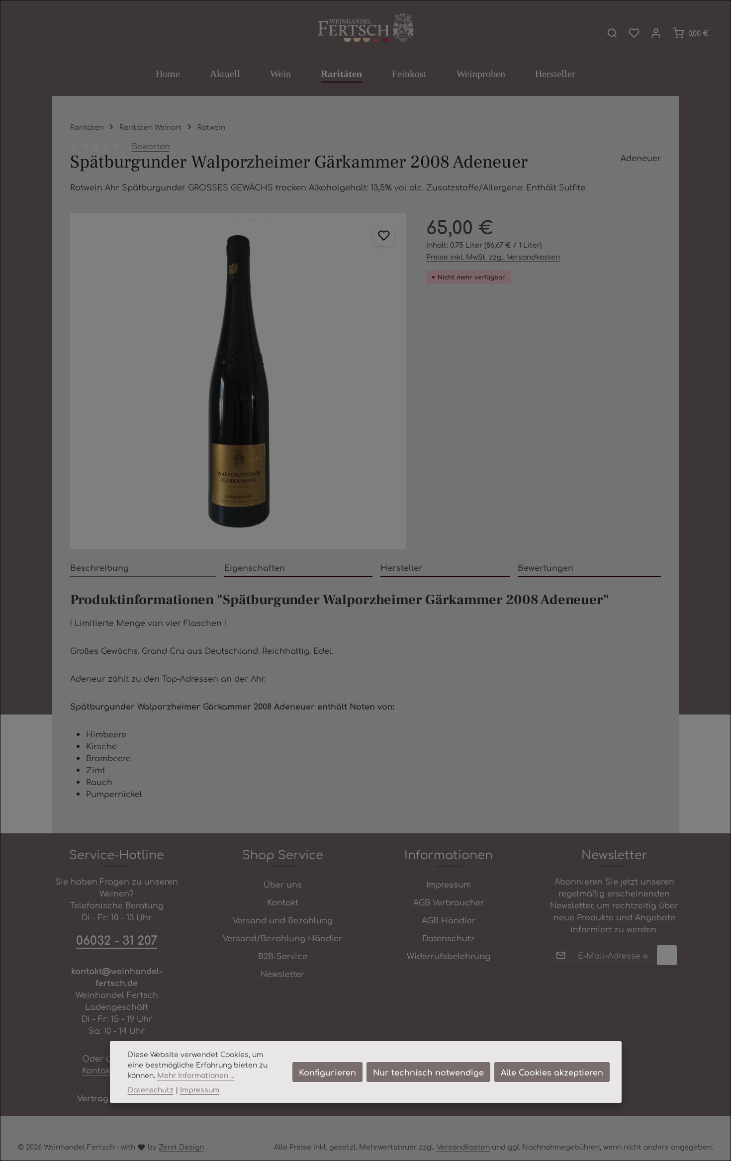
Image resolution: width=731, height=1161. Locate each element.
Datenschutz (448, 937)
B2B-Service (282, 955)
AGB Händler (448, 919)
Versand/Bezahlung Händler (282, 937)
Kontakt (282, 901)
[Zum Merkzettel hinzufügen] (383, 235)
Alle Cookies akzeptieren (552, 1072)
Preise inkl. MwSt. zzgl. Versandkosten (493, 256)
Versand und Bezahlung (283, 919)
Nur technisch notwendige (428, 1072)
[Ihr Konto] (656, 33)
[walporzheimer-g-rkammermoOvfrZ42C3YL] (238, 381)
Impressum (448, 884)
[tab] (143, 568)
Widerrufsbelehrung (448, 955)
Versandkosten (463, 1146)
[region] (238, 381)
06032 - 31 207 (116, 940)
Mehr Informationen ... (196, 1075)
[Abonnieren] (667, 955)
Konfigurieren (327, 1072)
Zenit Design (181, 1146)
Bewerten (151, 145)
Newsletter (282, 973)
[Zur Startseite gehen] (365, 28)
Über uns (283, 884)
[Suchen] (612, 33)
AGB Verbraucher (448, 901)
